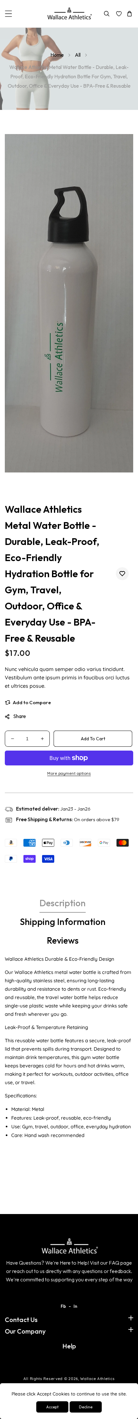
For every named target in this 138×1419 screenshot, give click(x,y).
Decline (85, 1406)
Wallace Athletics (97, 1378)
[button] (8, 13)
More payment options (69, 773)
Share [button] (19, 716)
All (78, 55)
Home (57, 55)
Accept (52, 1406)
